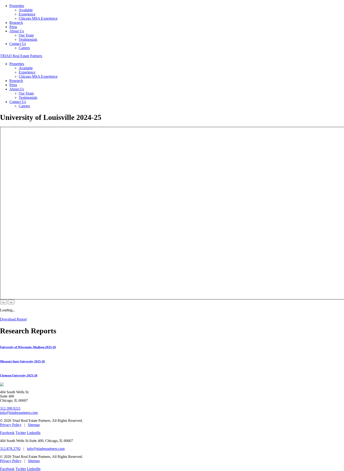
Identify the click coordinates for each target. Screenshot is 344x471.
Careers (24, 48)
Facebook (7, 433)
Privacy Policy (11, 425)
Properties (16, 6)
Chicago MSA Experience (38, 18)
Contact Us (17, 44)
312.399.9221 (10, 408)
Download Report (13, 319)
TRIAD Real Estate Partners (21, 56)
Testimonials (28, 39)
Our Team (26, 35)
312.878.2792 (10, 449)
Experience (27, 14)
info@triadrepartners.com (19, 413)
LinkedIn (33, 433)
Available (26, 10)
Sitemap (34, 425)
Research (16, 23)
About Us (16, 31)
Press (13, 27)
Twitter (20, 433)
